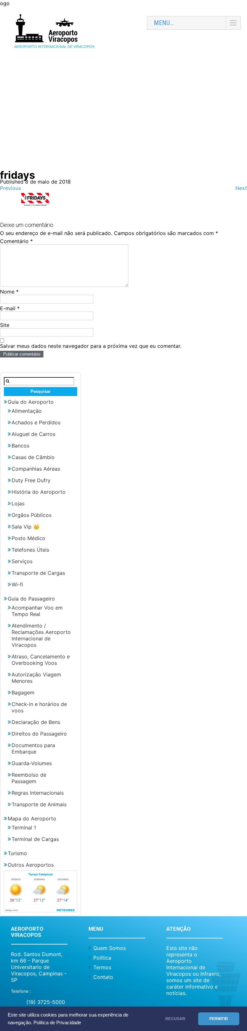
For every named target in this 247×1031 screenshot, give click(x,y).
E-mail (10, 308)
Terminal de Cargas (35, 839)
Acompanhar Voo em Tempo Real (37, 610)
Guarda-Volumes (32, 763)
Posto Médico (28, 538)
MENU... (164, 23)
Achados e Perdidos (36, 422)
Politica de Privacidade (57, 1022)
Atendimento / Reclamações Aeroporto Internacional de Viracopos (41, 635)
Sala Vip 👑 (26, 526)
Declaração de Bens (36, 722)
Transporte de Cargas (38, 573)
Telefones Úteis (30, 550)
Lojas (18, 503)
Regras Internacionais (38, 793)
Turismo (17, 853)
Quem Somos (109, 948)
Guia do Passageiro (31, 598)
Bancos (20, 445)
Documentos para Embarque (33, 748)
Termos (102, 967)
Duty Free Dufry (31, 480)
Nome (9, 291)
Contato (103, 977)
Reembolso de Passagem (29, 778)
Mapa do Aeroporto (32, 818)
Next (241, 188)
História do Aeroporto (39, 492)
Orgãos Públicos (31, 515)
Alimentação (27, 411)
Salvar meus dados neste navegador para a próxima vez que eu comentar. (90, 346)
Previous (10, 188)
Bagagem (23, 692)
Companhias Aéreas (36, 469)
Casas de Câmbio (33, 457)
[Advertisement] (123, 117)
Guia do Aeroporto (31, 402)
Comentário (16, 241)
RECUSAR (175, 1019)
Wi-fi (17, 584)
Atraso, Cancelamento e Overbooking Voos (41, 659)
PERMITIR (218, 1019)
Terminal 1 (24, 827)
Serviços (22, 561)
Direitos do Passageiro (39, 733)
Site (4, 325)
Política (102, 957)
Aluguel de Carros (33, 434)
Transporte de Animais (39, 804)
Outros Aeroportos (31, 865)
